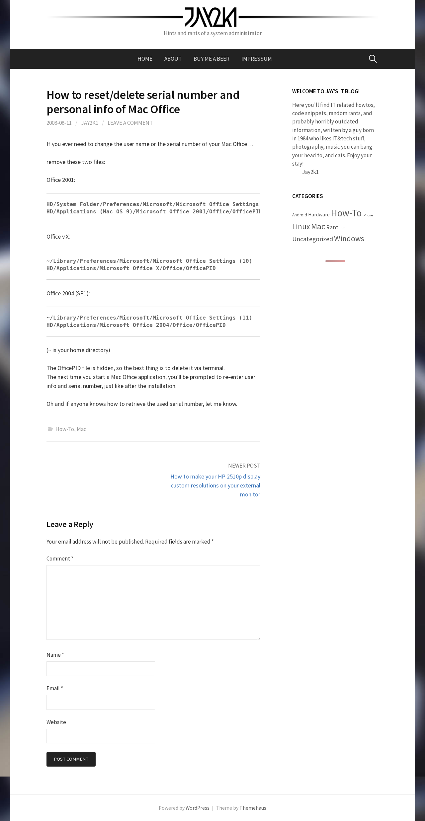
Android (299, 215)
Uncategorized (312, 239)
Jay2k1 (89, 122)
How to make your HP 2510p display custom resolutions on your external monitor (215, 485)
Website (56, 722)
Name (55, 654)
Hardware (319, 214)
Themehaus (252, 808)
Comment (59, 558)
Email (54, 688)
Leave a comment (130, 122)
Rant (332, 227)
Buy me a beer (211, 58)
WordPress (198, 808)
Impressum (256, 58)
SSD (342, 228)
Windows (349, 238)
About (173, 58)
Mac (81, 429)
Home (144, 58)
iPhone (368, 215)
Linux (301, 226)
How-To (64, 429)
